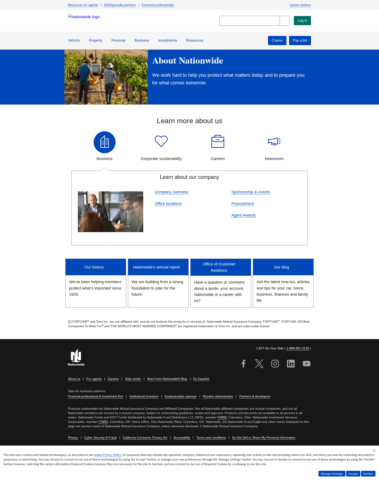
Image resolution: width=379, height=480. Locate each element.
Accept (353, 474)
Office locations (168, 203)
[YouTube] (306, 364)
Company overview (171, 192)
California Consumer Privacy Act (145, 437)
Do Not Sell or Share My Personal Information (263, 437)
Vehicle (74, 40)
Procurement (242, 203)
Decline (368, 474)
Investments (167, 40)
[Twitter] (259, 364)
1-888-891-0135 (297, 348)
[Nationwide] (79, 358)
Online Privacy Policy (107, 455)
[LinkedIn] (290, 364)
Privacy (73, 437)
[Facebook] (243, 364)
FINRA (222, 417)
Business (142, 40)
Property (95, 40)
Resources (194, 40)
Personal (118, 40)
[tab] (105, 146)
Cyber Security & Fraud (100, 437)
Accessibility (181, 437)
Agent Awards (243, 215)
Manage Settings (332, 474)
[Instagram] (275, 364)
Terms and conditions (211, 437)
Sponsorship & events (250, 192)
